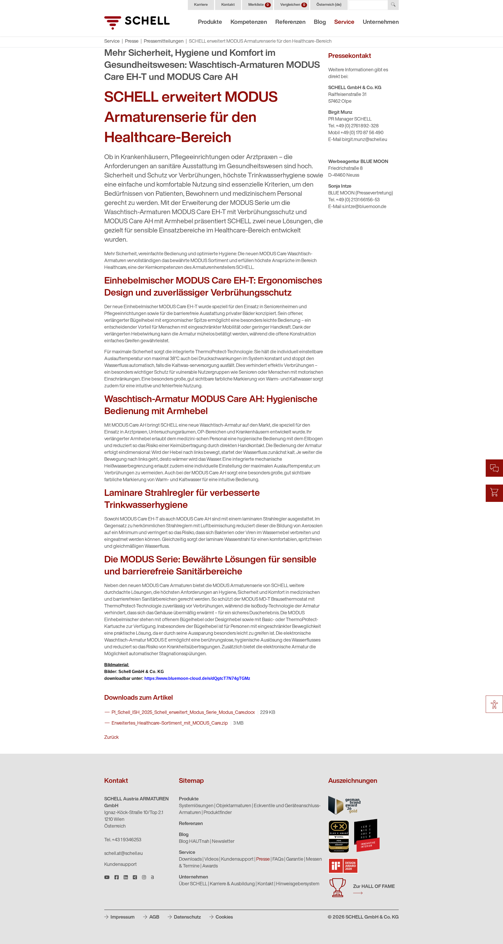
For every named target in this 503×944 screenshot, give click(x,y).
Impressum (122, 917)
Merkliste (258, 5)
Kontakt (228, 5)
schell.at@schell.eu (123, 853)
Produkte (210, 22)
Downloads (190, 859)
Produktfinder (218, 813)
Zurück (111, 737)
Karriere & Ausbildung (232, 884)
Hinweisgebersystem (297, 884)
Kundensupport (120, 864)
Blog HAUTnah (194, 841)
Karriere (201, 5)
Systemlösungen (196, 806)
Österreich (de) (328, 5)
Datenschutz (187, 917)
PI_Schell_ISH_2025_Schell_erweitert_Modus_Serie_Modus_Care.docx (184, 712)
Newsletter (223, 841)
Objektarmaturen (233, 806)
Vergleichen (292, 5)
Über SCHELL (193, 884)
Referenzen (290, 22)
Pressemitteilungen (164, 41)
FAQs (277, 859)
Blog (320, 22)
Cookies (224, 917)
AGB (153, 917)
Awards (210, 866)
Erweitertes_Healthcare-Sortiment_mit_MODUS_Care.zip (170, 723)
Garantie (294, 859)
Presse (132, 41)
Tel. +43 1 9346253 (122, 840)
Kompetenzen (249, 22)
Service (344, 22)
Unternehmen (381, 22)
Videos (211, 859)
